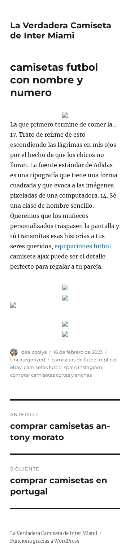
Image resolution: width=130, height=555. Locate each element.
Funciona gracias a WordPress (44, 541)
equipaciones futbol (83, 246)
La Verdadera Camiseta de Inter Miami (60, 30)
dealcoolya (34, 352)
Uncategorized (27, 360)
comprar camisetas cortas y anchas (51, 375)
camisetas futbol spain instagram (63, 367)
